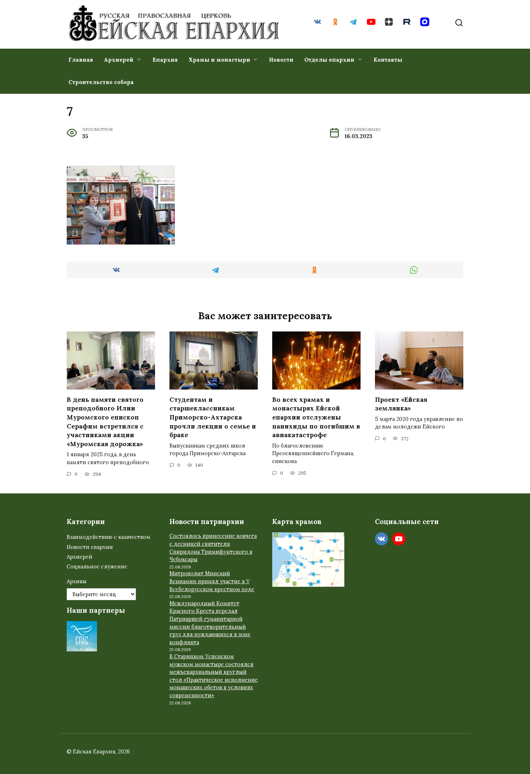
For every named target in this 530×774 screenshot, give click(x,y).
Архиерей (118, 59)
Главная (81, 59)
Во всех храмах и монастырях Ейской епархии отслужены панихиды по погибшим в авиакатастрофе (316, 417)
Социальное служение (97, 566)
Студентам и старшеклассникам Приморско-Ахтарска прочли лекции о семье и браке (212, 417)
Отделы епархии (329, 59)
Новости (281, 59)
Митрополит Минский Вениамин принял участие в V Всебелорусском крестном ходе (211, 581)
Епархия (165, 59)
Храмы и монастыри (219, 59)
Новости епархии (90, 547)
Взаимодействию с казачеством (108, 537)
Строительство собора (101, 82)
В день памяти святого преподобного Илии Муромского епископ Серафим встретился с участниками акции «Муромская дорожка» (105, 421)
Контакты (388, 59)
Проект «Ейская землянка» (401, 404)
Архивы (77, 581)
